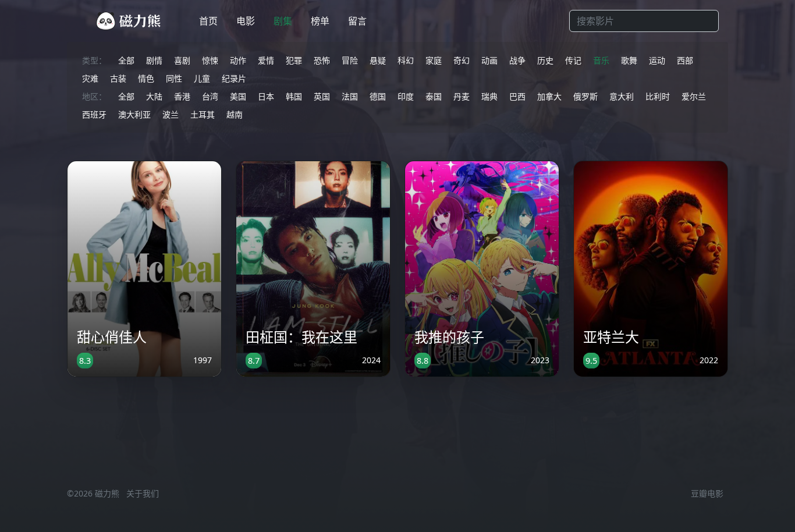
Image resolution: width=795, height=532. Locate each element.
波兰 (170, 114)
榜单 (320, 21)
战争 (517, 60)
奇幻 (461, 60)
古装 (118, 78)
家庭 (433, 60)
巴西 (517, 96)
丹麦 (461, 96)
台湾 (210, 96)
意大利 (621, 96)
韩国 (294, 96)
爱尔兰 (694, 96)
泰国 (433, 96)
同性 (174, 78)
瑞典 (489, 96)
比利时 (657, 96)
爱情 (266, 60)
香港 (182, 96)
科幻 (406, 60)
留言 (357, 21)
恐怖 (322, 60)
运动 (657, 60)
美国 (238, 96)
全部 (126, 60)
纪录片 (234, 78)
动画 (489, 60)
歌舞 (629, 60)
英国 (322, 96)
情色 (146, 78)
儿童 (202, 78)
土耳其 (202, 114)
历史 (545, 60)
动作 (238, 60)
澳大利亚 (134, 114)
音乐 (601, 60)
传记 (573, 60)
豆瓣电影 (707, 493)
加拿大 (549, 96)
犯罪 (294, 60)
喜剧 (182, 60)
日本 (266, 96)
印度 (406, 96)
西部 (685, 60)
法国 (350, 96)
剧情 (154, 60)
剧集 (283, 21)
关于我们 (142, 493)
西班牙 (94, 114)
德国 (378, 96)
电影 (245, 21)
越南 (234, 114)
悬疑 (378, 60)
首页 (208, 21)
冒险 (350, 60)
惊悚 (210, 60)
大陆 (154, 96)
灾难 (90, 78)
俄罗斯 (585, 96)
